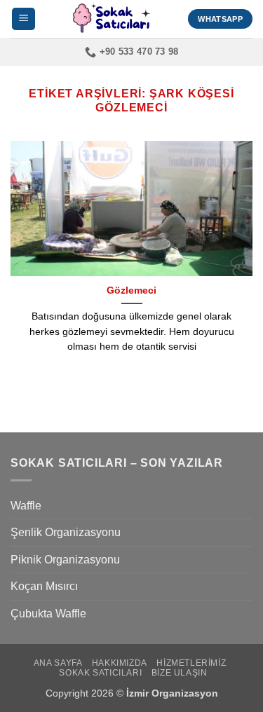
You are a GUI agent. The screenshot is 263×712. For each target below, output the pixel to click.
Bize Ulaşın (179, 673)
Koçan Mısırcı (44, 586)
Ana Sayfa (58, 663)
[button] (23, 19)
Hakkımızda (119, 663)
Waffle (26, 506)
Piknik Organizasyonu (65, 560)
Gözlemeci (131, 290)
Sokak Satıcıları (100, 673)
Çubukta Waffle (48, 613)
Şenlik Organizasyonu (66, 532)
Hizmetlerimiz (191, 663)
